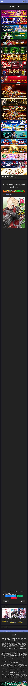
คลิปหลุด (11, 631)
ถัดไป (10, 194)
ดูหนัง (7, 631)
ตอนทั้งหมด (7, 194)
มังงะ (4, 631)
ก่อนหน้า (4, 194)
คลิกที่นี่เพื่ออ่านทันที (14, 6)
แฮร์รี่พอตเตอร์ (19, 631)
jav (14, 631)
